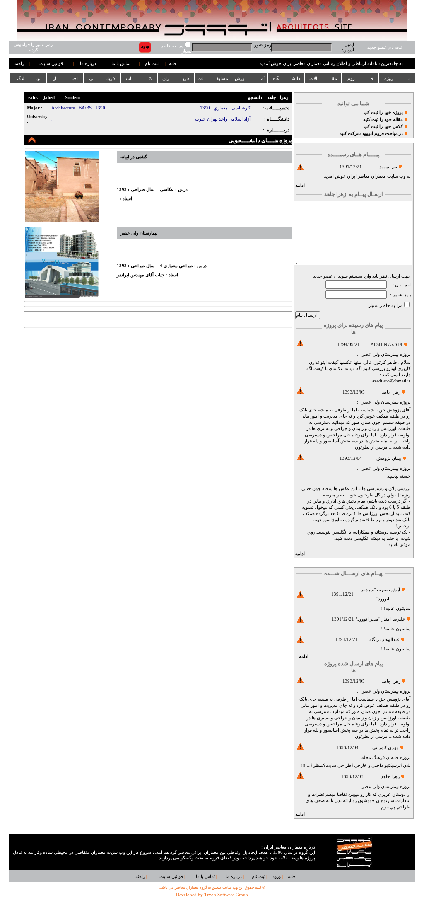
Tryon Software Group (226, 894)
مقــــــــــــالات (323, 78)
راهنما (18, 63)
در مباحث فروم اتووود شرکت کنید (371, 133)
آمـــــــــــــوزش (250, 78)
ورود (276, 876)
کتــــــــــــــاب (139, 78)
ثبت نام (152, 63)
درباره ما (88, 63)
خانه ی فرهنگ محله (380, 757)
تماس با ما (120, 63)
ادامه (300, 185)
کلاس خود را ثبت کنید (383, 126)
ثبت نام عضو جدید (384, 47)
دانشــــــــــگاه (286, 78)
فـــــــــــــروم (360, 78)
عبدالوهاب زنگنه (384, 639)
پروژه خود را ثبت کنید (383, 112)
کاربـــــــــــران (176, 78)
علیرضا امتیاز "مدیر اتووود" (380, 619)
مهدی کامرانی (385, 747)
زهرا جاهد (391, 392)
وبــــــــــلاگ (28, 78)
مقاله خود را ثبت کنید (383, 119)
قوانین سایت (51, 63)
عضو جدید (323, 276)
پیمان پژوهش (388, 458)
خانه (173, 63)
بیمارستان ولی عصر (380, 354)
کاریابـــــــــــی (102, 78)
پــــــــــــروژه (397, 78)
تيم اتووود (388, 166)
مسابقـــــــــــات (213, 78)
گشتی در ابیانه (133, 157)
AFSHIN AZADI (386, 344)
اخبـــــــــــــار (65, 78)
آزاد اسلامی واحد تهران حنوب (223, 119)
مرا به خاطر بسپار (385, 305)
